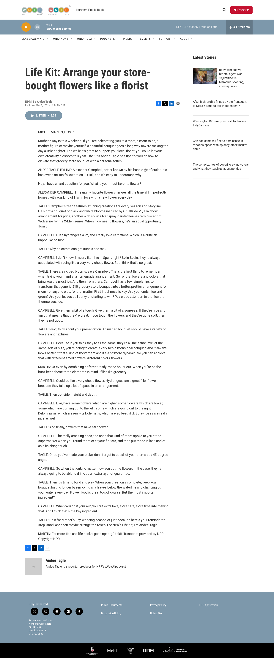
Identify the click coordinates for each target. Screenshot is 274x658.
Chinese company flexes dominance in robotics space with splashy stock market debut (220, 145)
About (184, 38)
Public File (156, 613)
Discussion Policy (111, 613)
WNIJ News (61, 38)
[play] (26, 27)
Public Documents (111, 605)
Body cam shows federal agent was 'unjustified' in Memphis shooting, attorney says (231, 78)
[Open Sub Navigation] (47, 38)
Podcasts (107, 38)
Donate (243, 10)
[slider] (43, 27)
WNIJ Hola (84, 38)
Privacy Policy (158, 605)
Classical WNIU (33, 38)
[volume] (37, 27)
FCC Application (208, 605)
